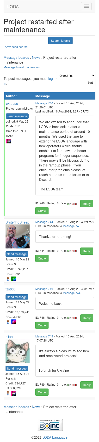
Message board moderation (22, 67)
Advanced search (16, 47)
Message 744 (44, 222)
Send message (17, 116)
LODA (13, 6)
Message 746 (44, 289)
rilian (9, 336)
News (36, 57)
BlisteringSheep (17, 222)
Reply (87, 203)
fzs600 (11, 289)
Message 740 (44, 103)
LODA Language (55, 437)
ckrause (12, 103)
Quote (42, 211)
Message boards (16, 57)
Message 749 (44, 336)
